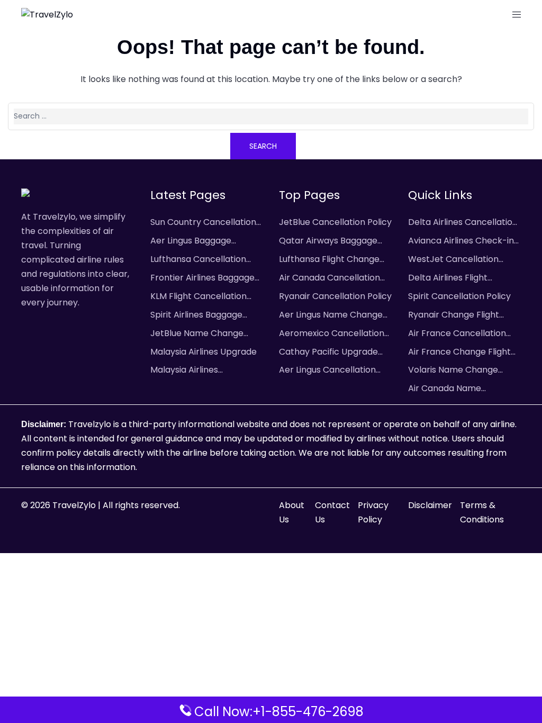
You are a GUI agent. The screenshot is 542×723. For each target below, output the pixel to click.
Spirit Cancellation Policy (459, 296)
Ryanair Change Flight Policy (453, 315)
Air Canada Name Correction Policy (444, 389)
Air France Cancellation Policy (457, 334)
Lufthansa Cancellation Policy (198, 260)
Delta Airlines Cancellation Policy (463, 223)
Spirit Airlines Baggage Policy (196, 315)
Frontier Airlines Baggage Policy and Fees (202, 278)
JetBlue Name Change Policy (196, 334)
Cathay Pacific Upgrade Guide (328, 352)
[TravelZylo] (47, 14)
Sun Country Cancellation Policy (203, 223)
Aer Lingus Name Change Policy (331, 315)
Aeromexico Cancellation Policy (331, 334)
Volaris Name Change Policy (453, 370)
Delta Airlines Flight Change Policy (447, 278)
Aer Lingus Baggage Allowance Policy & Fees (200, 241)
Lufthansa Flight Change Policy (329, 260)
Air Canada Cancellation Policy (329, 278)
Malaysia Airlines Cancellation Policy (190, 370)
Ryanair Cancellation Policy (335, 296)
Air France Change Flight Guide (459, 352)
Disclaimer (430, 505)
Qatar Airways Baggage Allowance (328, 241)
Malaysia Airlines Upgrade (203, 352)
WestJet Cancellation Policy (453, 260)
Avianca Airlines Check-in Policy (461, 241)
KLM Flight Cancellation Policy (198, 297)
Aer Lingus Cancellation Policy (327, 370)
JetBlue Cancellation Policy (335, 222)
